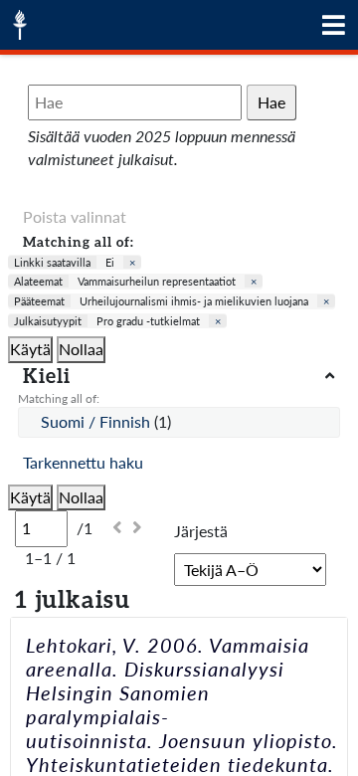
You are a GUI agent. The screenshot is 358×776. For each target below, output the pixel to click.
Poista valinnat (74, 216)
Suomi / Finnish (97, 421)
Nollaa (81, 348)
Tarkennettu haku (83, 462)
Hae (271, 102)
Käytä (30, 348)
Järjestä (201, 530)
